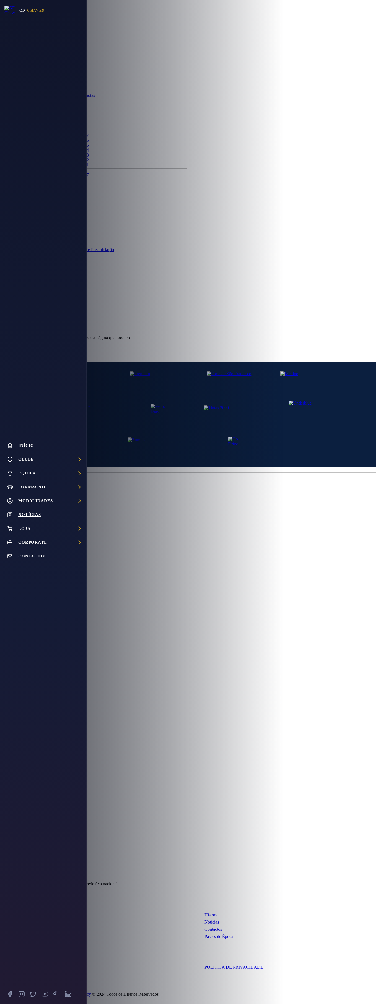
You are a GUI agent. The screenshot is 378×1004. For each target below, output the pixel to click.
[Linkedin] (68, 994)
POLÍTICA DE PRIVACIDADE (233, 967)
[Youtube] (45, 994)
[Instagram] (21, 994)
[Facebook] (10, 994)
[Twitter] (33, 994)
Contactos (213, 929)
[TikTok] (56, 994)
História (211, 914)
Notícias (211, 922)
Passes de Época (218, 936)
